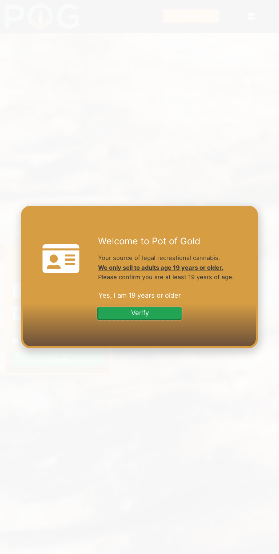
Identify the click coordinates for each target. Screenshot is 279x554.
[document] (139, 277)
